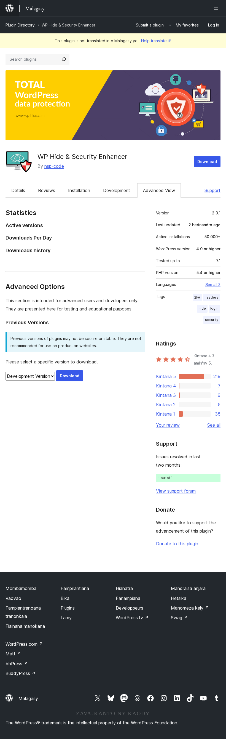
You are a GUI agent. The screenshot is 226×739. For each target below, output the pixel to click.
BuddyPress (21, 673)
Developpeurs (129, 608)
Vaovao (13, 598)
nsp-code (54, 166)
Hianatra (124, 588)
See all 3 (212, 284)
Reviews (46, 190)
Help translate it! (156, 40)
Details (18, 190)
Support (212, 190)
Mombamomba (21, 588)
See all (213, 425)
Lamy (66, 617)
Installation (79, 190)
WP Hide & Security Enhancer (82, 157)
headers (211, 297)
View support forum (176, 491)
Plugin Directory (20, 25)
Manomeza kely (190, 608)
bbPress (17, 663)
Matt (13, 653)
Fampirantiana (75, 588)
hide (202, 308)
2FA (197, 297)
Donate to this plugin (177, 543)
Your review (168, 425)
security (211, 320)
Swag (179, 617)
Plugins (68, 608)
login (214, 308)
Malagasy (28, 698)
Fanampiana (128, 598)
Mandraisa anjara (188, 588)
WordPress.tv (132, 617)
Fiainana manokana (25, 626)
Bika (65, 598)
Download (207, 161)
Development (116, 190)
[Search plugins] (63, 59)
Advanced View (159, 190)
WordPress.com (24, 644)
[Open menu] (217, 8)
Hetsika (178, 598)
